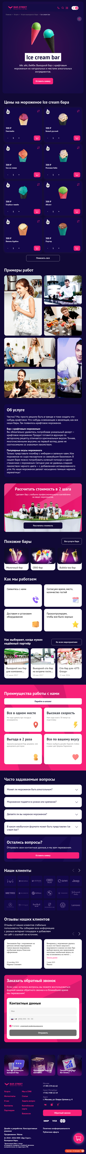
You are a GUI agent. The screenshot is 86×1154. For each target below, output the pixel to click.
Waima (19, 1134)
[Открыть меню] (67, 8)
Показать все (43, 258)
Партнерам (9, 1110)
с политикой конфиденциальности (31, 1026)
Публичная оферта (51, 1132)
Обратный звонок (62, 1112)
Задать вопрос (28, 1101)
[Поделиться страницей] (79, 19)
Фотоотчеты (9, 1096)
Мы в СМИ (26, 1091)
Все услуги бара (71, 541)
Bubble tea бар (67, 567)
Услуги (7, 1091)
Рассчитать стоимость (43, 525)
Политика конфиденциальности (56, 1128)
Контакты (8, 1105)
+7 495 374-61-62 (50, 1086)
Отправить (43, 1032)
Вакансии (26, 1113)
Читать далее (52, 957)
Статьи (25, 1096)
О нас (6, 1101)
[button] (79, 870)
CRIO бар (38, 567)
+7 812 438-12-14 (50, 1093)
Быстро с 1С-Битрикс (73, 1151)
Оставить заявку (43, 81)
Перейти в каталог (43, 701)
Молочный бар (14, 567)
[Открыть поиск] (63, 8)
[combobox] (14, 1019)
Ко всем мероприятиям (66, 642)
